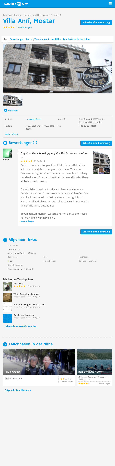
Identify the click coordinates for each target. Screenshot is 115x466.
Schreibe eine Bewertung (96, 22)
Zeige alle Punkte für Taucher (20, 326)
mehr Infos (10, 134)
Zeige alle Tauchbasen (16, 390)
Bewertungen (17, 39)
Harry (6, 159)
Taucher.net (15, 4)
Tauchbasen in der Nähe (47, 39)
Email (38, 119)
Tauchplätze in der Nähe (76, 39)
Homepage (31, 119)
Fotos (29, 39)
